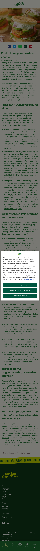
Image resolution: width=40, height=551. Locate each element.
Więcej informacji (29, 279)
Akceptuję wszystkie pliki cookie (20, 290)
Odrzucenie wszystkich (20, 295)
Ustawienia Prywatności (20, 285)
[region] (20, 276)
